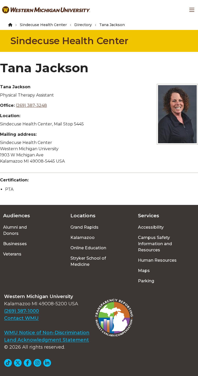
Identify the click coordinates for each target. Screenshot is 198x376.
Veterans (12, 254)
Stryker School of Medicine (88, 261)
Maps (144, 270)
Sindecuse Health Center (43, 24)
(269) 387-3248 (31, 105)
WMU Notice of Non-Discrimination (46, 332)
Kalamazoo (82, 237)
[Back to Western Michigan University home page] (46, 9)
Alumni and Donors (15, 230)
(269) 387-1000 (21, 311)
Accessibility (151, 227)
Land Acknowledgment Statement (46, 340)
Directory (83, 24)
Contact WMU (21, 318)
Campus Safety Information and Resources (155, 243)
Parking (146, 280)
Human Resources (157, 260)
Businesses (15, 243)
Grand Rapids (84, 227)
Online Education (88, 247)
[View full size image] (177, 114)
